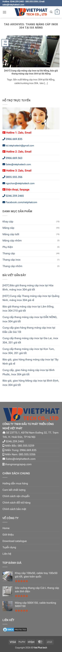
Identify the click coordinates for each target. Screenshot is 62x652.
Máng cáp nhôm (12, 240)
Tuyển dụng (9, 547)
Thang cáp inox (11, 259)
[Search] (51, 12)
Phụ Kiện (7, 247)
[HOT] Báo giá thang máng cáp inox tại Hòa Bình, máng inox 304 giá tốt (27, 287)
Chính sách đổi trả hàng (16, 502)
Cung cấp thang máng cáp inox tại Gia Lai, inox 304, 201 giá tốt (30, 340)
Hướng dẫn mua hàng (15, 483)
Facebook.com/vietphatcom (21, 202)
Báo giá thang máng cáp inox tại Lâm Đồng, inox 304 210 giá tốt (28, 308)
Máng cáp (8, 227)
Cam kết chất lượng (13, 489)
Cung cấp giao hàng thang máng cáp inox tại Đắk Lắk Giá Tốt (28, 330)
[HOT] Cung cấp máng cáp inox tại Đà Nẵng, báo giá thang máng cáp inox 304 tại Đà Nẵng (31, 72)
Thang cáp (8, 253)
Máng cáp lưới (10, 234)
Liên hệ (6, 553)
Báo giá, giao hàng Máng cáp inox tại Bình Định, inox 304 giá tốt (30, 382)
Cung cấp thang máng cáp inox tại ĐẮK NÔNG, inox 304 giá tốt (29, 319)
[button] (4, 12)
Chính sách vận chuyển (16, 496)
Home (6, 528)
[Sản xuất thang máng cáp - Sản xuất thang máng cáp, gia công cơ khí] (30, 12)
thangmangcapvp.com (18, 464)
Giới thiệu (8, 534)
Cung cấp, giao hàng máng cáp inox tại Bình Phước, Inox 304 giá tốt (28, 372)
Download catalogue (14, 541)
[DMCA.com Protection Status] (14, 629)
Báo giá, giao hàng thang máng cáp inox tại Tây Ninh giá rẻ (30, 361)
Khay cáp (7, 221)
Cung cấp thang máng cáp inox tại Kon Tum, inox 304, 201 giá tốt (28, 351)
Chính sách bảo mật (14, 509)
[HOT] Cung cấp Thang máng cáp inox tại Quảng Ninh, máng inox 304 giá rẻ (30, 298)
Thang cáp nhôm (12, 266)
